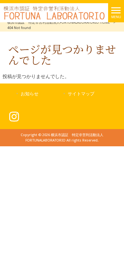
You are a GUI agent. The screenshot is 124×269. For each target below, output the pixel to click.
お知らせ (29, 93)
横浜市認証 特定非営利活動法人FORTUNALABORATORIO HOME (58, 22)
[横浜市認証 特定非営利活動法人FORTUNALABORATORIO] (54, 12)
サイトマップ (81, 93)
